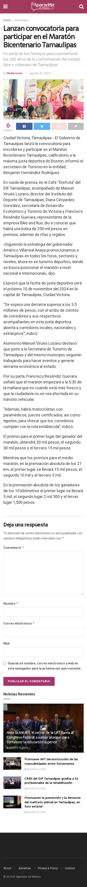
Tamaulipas (21, 20)
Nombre (10, 603)
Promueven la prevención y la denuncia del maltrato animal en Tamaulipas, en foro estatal (53, 802)
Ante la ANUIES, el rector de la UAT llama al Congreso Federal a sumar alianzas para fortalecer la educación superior (40, 737)
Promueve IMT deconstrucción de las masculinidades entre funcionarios (51, 761)
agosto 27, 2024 (39, 73)
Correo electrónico (19, 623)
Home (7, 20)
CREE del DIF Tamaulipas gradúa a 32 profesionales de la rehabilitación (51, 780)
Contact (70, 868)
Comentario (13, 547)
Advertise (25, 868)
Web (6, 643)
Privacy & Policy (48, 868)
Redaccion (14, 73)
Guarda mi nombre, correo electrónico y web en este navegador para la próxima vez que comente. (44, 666)
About (7, 868)
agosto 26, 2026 (18, 748)
